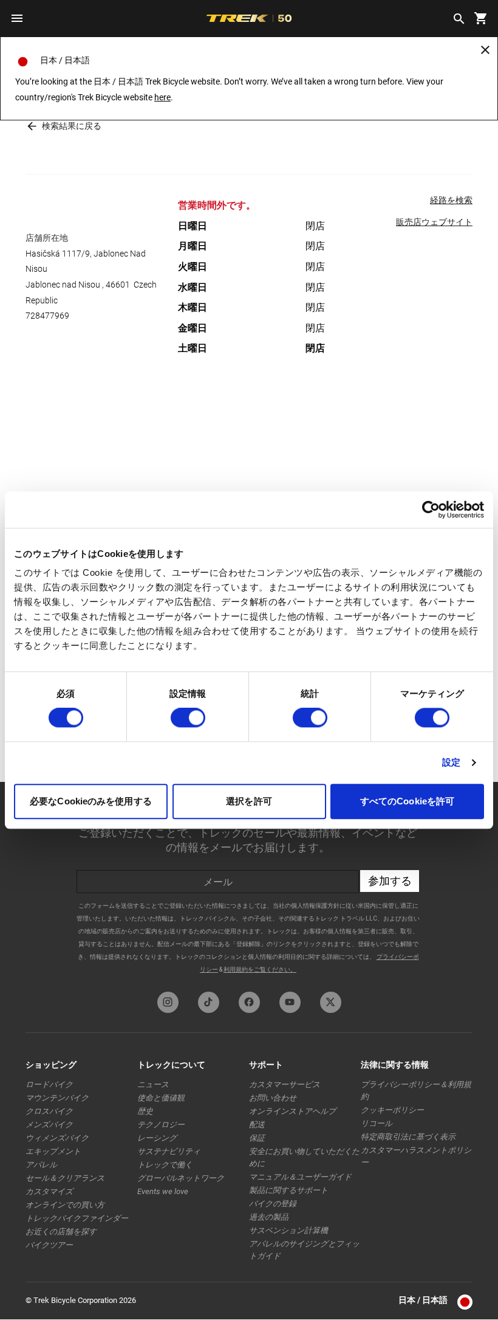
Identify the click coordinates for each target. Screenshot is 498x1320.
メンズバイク (49, 1124)
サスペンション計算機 (288, 1230)
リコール (376, 1123)
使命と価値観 (161, 1097)
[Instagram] (168, 1002)
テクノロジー (161, 1124)
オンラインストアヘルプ (292, 1111)
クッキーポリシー (392, 1109)
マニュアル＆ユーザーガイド (300, 1176)
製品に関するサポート (288, 1190)
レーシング (157, 1137)
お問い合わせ (272, 1097)
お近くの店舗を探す (61, 1231)
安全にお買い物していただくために (304, 1157)
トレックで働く (165, 1164)
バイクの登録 (272, 1203)
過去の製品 (268, 1217)
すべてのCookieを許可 (407, 801)
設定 (451, 763)
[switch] (188, 718)
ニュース (153, 1084)
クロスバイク (49, 1111)
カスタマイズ (49, 1191)
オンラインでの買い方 (65, 1204)
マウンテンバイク (57, 1097)
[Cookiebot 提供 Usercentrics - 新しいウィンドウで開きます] (431, 509)
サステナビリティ (168, 1151)
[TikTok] (208, 1002)
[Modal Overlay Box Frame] (249, 884)
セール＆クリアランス (65, 1178)
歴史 (145, 1111)
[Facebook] (249, 1002)
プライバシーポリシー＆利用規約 (416, 1090)
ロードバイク (49, 1084)
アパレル (41, 1164)
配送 (257, 1124)
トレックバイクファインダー (77, 1218)
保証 (257, 1137)
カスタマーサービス (284, 1084)
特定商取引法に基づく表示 (408, 1136)
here (162, 97)
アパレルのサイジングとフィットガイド (304, 1249)
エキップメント (53, 1151)
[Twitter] (330, 1002)
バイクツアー (49, 1244)
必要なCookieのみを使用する (91, 801)
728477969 (47, 315)
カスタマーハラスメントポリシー (416, 1156)
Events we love (162, 1191)
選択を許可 (249, 801)
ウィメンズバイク (57, 1137)
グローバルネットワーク (180, 1178)
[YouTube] (290, 1002)
